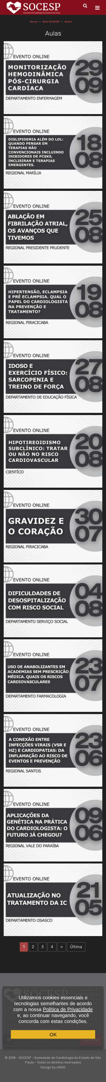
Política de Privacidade (68, 1009)
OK (53, 1034)
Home (34, 21)
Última (76, 946)
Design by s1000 (53, 1067)
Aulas (68, 21)
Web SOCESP (51, 21)
